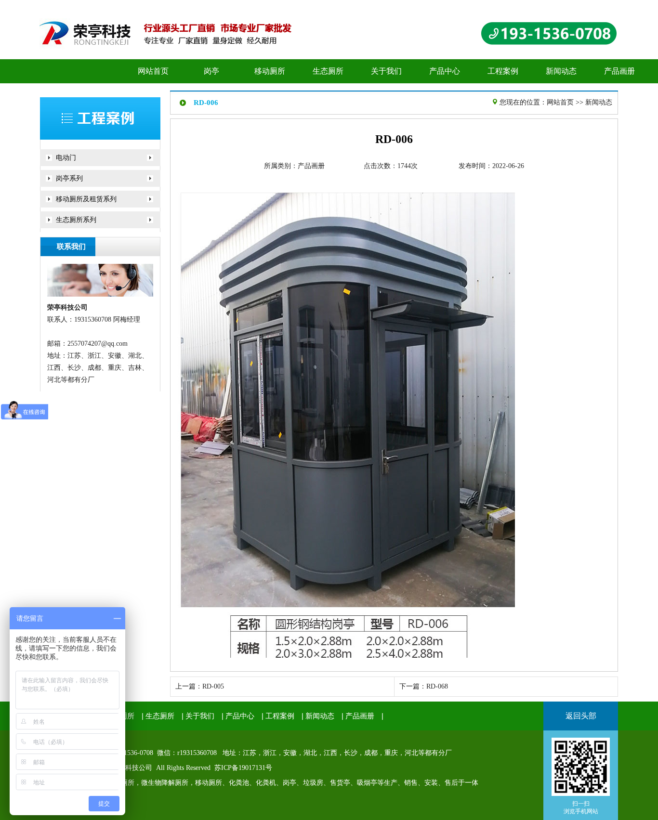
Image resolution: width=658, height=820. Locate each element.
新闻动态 (598, 102)
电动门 (66, 157)
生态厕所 (159, 716)
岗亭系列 (69, 178)
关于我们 (199, 716)
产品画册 (311, 165)
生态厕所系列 (76, 219)
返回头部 (581, 716)
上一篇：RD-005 (199, 686)
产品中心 (239, 716)
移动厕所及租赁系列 (86, 199)
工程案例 (279, 716)
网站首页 (560, 102)
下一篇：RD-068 (423, 686)
